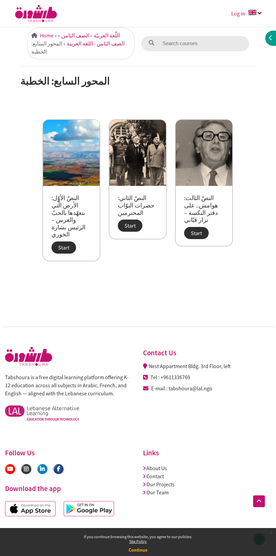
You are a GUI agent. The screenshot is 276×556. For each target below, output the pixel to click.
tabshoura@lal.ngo (190, 388)
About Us (156, 468)
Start (63, 247)
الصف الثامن (75, 35)
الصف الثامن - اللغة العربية (96, 43)
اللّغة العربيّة (107, 35)
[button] (259, 501)
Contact (155, 476)
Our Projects (160, 484)
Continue (138, 550)
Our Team (157, 492)
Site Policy (138, 541)
